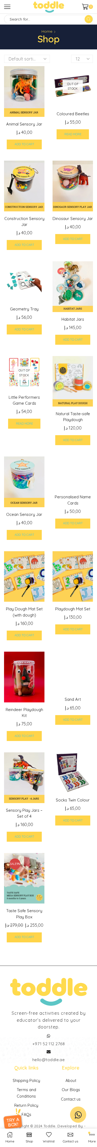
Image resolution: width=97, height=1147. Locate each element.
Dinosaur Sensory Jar (73, 218)
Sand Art (73, 699)
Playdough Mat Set (72, 608)
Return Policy (26, 1105)
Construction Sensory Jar (24, 221)
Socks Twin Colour (73, 800)
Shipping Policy (26, 1080)
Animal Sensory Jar (24, 124)
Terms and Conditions (26, 1092)
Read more (72, 134)
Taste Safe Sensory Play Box (24, 913)
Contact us (71, 1099)
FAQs (26, 1114)
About (70, 1080)
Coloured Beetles (73, 113)
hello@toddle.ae (48, 1059)
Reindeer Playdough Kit (24, 712)
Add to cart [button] (24, 144)
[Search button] (89, 19)
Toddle (49, 1126)
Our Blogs (71, 1089)
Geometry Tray (24, 309)
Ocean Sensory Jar (24, 514)
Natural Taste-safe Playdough (73, 416)
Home (46, 31)
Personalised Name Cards (73, 499)
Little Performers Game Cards (24, 400)
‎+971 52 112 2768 (48, 1043)
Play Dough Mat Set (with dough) (24, 611)
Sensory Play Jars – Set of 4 (24, 813)
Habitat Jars (72, 319)
